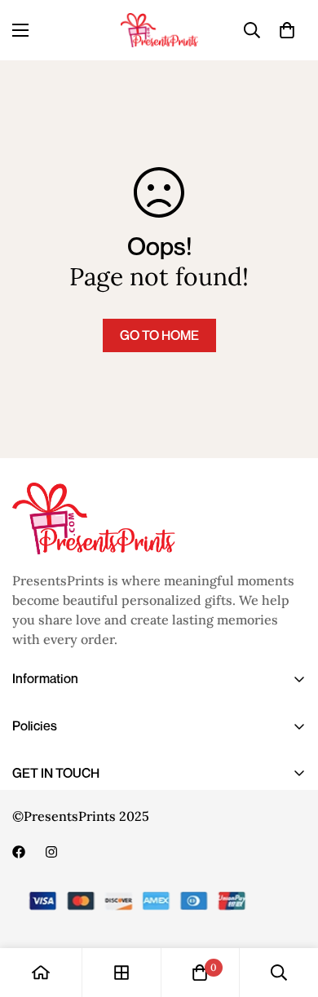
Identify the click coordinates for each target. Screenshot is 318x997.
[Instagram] (51, 851)
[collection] (121, 972)
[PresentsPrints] (159, 30)
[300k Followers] (18, 851)
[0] (287, 30)
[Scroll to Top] (288, 910)
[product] (41, 972)
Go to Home (159, 335)
